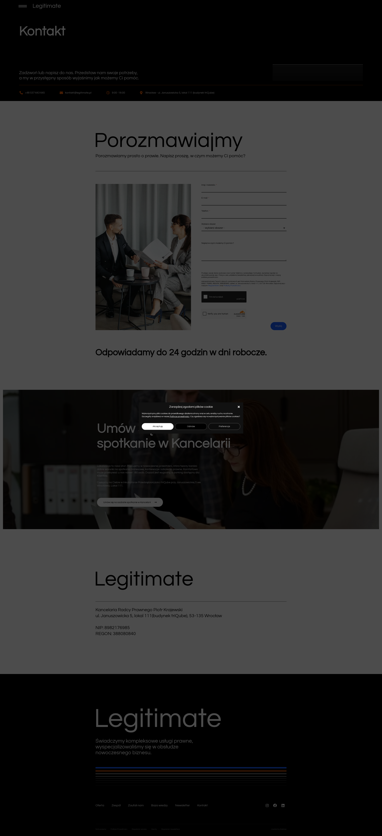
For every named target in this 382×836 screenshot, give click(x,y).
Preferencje (224, 426)
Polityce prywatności (179, 416)
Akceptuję (158, 426)
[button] (238, 406)
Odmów (191, 426)
